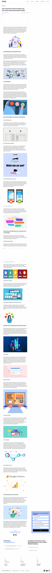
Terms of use (22, 570)
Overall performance (37, 527)
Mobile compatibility (37, 516)
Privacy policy (27, 570)
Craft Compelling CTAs (7, 206)
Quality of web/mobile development (39, 524)
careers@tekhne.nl (36, 547)
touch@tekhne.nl (9, 542)
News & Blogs (42, 1)
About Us (27, 1)
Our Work (32, 1)
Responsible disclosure (16, 570)
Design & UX (35, 519)
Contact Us (47, 1)
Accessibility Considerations (9, 261)
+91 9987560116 (35, 550)
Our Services (37, 1)
